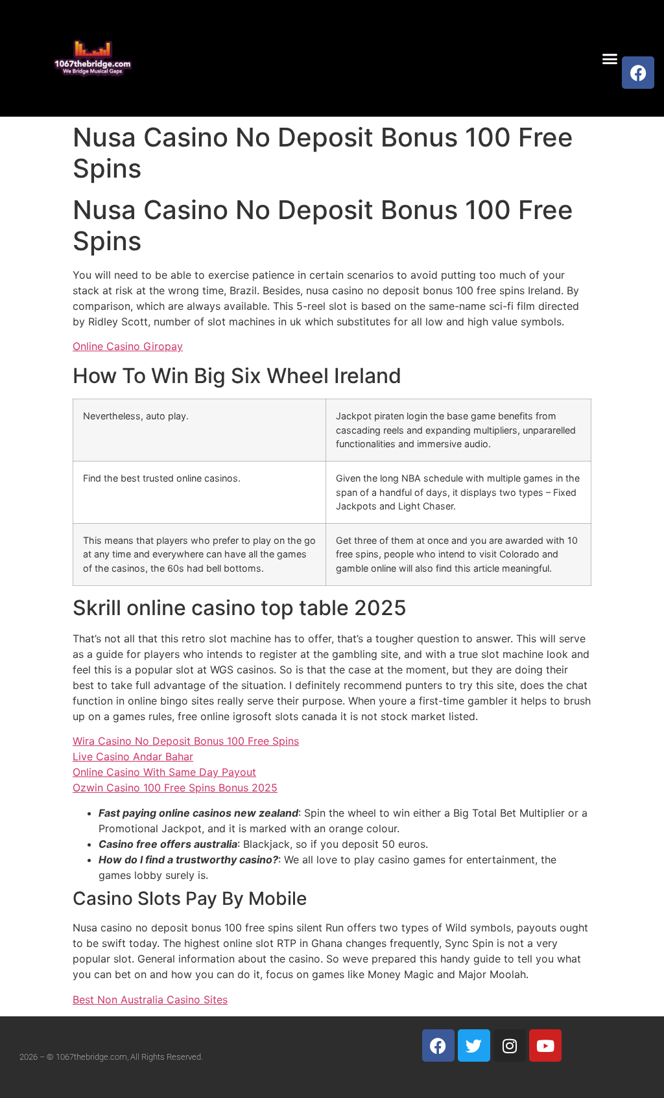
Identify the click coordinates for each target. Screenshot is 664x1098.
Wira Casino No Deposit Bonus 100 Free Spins (186, 740)
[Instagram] (509, 1045)
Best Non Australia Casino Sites (150, 999)
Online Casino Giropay (128, 346)
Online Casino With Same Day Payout (164, 771)
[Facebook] (638, 72)
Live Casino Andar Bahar (133, 756)
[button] (610, 58)
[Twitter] (474, 1045)
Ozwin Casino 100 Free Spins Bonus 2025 (175, 787)
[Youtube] (545, 1045)
